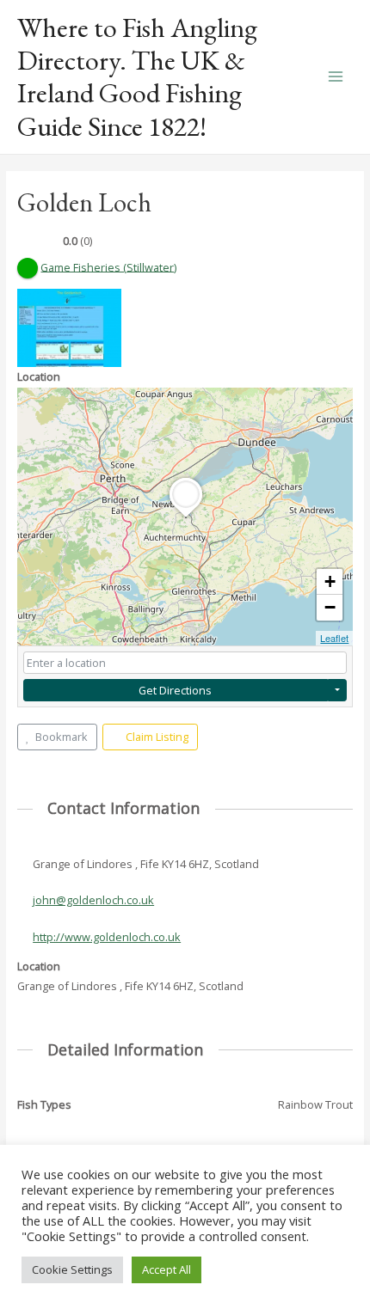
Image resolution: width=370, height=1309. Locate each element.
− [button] (330, 607)
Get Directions (175, 690)
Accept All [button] (166, 1269)
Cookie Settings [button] (72, 1269)
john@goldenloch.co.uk (93, 900)
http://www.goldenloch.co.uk (107, 937)
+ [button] (330, 581)
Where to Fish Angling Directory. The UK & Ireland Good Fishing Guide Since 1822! (137, 76)
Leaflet (334, 638)
